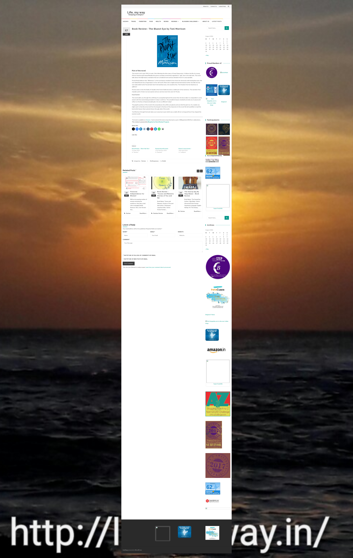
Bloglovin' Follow (210, 314)
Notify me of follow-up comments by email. (140, 255)
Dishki (164, 161)
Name (125, 232)
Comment (126, 239)
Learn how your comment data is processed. (158, 267)
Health (158, 21)
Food (151, 21)
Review (166, 21)
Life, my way (136, 12)
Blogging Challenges (190, 21)
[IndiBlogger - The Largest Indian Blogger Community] (212, 334)
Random (155, 213)
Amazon (148, 120)
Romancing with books (161, 148)
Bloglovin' (224, 102)
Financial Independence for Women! (137, 194)
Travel (133, 21)
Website (180, 232)
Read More (143, 213)
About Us (205, 6)
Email (152, 232)
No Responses (154, 161)
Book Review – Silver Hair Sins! (140, 148)
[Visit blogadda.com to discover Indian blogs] (217, 322)
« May (207, 55)
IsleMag (125, 550)
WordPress (138, 550)
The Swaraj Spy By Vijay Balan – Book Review (191, 194)
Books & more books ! (185, 148)
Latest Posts (222, 6)
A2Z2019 (125, 21)
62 (209, 171)
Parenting (142, 21)
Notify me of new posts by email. (136, 259)
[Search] (227, 28)
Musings (174, 21)
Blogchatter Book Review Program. (158, 122)
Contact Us (214, 6)
